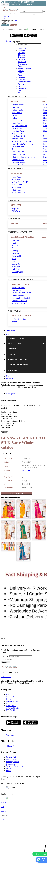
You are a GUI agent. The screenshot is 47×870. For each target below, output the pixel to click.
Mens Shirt (16, 179)
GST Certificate (12, 708)
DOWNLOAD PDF (11, 498)
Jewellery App (17, 272)
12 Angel (21, 53)
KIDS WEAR (16, 205)
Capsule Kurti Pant (19, 126)
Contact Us (13, 4)
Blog (8, 703)
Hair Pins (15, 269)
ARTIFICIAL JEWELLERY (22, 237)
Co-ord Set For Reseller (21, 293)
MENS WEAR (16, 173)
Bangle (14, 248)
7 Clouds (21, 59)
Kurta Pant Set (17, 123)
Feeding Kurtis (18, 105)
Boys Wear (16, 208)
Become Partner (12, 701)
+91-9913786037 (9, 2)
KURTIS (14, 101)
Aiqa (20, 93)
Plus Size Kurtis (18, 131)
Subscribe (5, 662)
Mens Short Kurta (19, 193)
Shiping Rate (11, 746)
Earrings (15, 251)
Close (15, 21)
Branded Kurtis (18, 160)
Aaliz (20, 73)
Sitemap (9, 771)
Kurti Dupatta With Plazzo (22, 144)
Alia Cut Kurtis (18, 152)
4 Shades (21, 55)
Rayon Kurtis (17, 133)
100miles (21, 50)
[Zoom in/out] (5, 638)
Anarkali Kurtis (18, 146)
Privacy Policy (12, 757)
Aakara (21, 71)
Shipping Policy (12, 762)
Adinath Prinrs (23, 88)
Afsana (20, 91)
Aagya (20, 66)
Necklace (15, 253)
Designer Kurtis (18, 107)
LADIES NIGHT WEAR (21, 316)
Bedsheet (14, 224)
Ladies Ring (16, 264)
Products (9, 378)
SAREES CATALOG (29, 470)
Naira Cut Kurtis (18, 154)
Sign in (21, 4)
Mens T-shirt (17, 185)
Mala (14, 259)
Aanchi (21, 75)
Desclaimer (10, 764)
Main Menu (10, 330)
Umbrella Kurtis (18, 162)
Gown (14, 115)
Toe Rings (16, 266)
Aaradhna (22, 77)
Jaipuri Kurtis (17, 120)
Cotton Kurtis (17, 110)
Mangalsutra (17, 245)
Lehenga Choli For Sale (21, 298)
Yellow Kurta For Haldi (21, 182)
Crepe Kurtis (17, 128)
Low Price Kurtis (18, 136)
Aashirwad (22, 84)
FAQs (8, 768)
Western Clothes (18, 303)
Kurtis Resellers (18, 290)
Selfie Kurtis (17, 113)
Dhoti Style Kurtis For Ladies (23, 157)
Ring (14, 243)
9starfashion (22, 64)
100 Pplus (22, 48)
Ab (19, 86)
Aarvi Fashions (24, 79)
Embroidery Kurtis (19, 165)
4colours (21, 57)
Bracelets (15, 240)
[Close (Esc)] (2, 638)
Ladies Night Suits (19, 319)
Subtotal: (4, 23)
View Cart (5, 25)
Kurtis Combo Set (19, 139)
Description (10, 393)
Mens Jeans (16, 187)
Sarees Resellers (18, 288)
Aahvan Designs (24, 68)
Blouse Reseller (18, 295)
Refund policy (11, 759)
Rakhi (14, 261)
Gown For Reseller (19, 301)
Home (8, 41)
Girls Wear (16, 211)
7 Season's (22, 62)
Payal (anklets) (17, 256)
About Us (10, 697)
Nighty (14, 322)
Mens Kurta (16, 177)
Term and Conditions (14, 766)
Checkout (13, 25)
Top (13, 149)
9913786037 (6, 677)
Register (29, 4)
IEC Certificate (12, 710)
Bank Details (11, 706)
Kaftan (14, 118)
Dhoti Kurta (16, 190)
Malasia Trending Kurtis (21, 141)
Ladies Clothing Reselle (20, 284)
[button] (23, 867)
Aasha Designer (24, 82)
